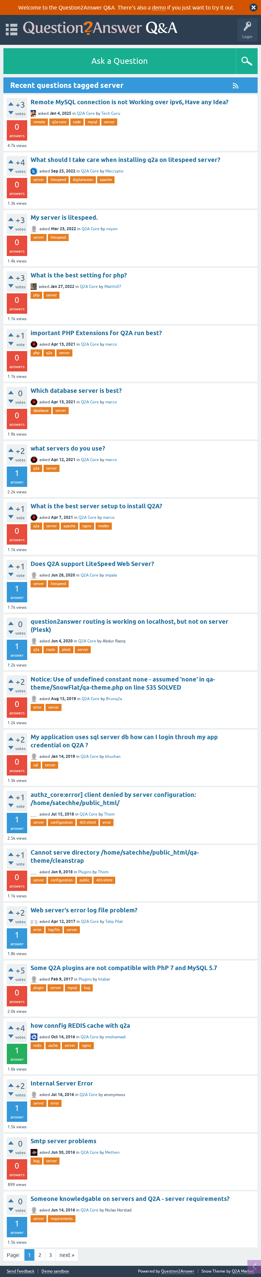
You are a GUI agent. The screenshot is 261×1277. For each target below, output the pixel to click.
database (41, 410)
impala (111, 575)
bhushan (113, 756)
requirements (62, 1219)
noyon (112, 228)
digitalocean (83, 180)
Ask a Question (119, 61)
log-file (54, 930)
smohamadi (115, 1037)
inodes (103, 526)
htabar (104, 979)
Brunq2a (114, 698)
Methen (112, 1152)
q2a (49, 353)
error (37, 707)
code (77, 122)
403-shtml (88, 822)
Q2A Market (243, 1271)
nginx (86, 526)
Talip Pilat (114, 921)
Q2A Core (86, 113)
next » (66, 1255)
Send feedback (20, 1271)
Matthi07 (112, 286)
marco (111, 344)
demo (159, 7)
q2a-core (59, 122)
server (109, 122)
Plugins (84, 872)
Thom (109, 814)
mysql (92, 122)
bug (87, 988)
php (36, 295)
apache (106, 180)
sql (35, 765)
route (50, 649)
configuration (62, 822)
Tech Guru (110, 113)
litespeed (58, 180)
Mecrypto (114, 171)
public (84, 880)
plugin (38, 988)
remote (39, 122)
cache (53, 1045)
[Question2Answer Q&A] (100, 26)
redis (37, 1045)
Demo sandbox (55, 1271)
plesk (66, 649)
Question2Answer (177, 1271)
